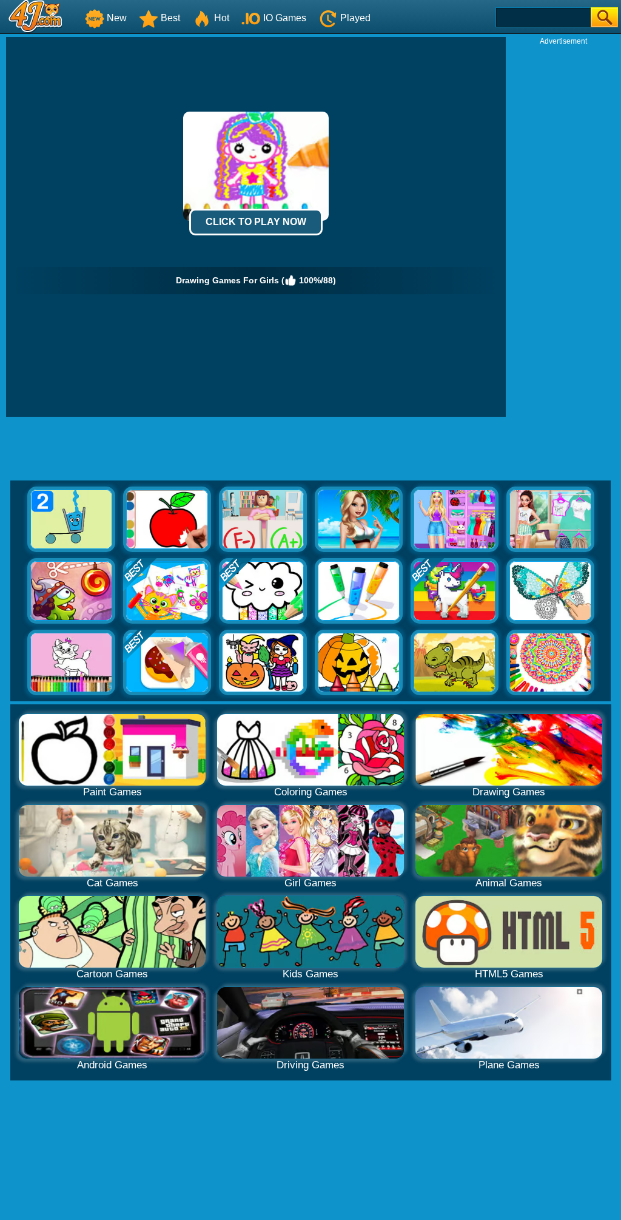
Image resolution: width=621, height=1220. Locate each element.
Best (170, 18)
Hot (221, 18)
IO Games (284, 18)
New (117, 18)
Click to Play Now (256, 222)
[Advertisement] (563, 228)
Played (355, 18)
